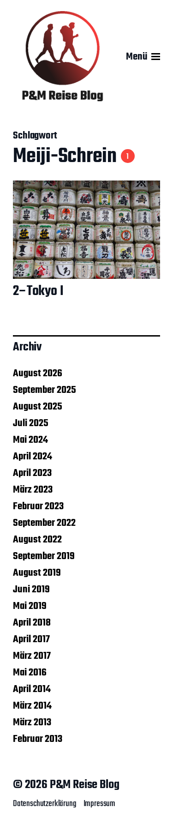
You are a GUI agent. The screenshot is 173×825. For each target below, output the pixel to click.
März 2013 (32, 722)
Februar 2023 (38, 506)
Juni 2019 (31, 589)
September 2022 (44, 523)
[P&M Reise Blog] (62, 56)
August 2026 (37, 373)
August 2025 (37, 407)
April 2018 (32, 623)
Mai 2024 (30, 440)
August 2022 (37, 540)
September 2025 (44, 390)
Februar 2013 (37, 739)
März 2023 (33, 490)
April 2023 (32, 473)
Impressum (99, 804)
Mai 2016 (30, 672)
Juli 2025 (30, 423)
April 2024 (32, 456)
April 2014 (32, 689)
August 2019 (37, 573)
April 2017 (31, 639)
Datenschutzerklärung (45, 804)
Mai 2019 (30, 606)
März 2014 (32, 706)
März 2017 (32, 656)
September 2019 (44, 556)
